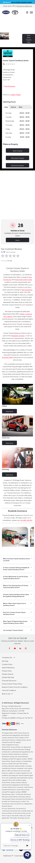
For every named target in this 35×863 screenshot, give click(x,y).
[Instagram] (26, 648)
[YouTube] (15, 648)
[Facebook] (9, 648)
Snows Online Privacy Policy (12, 684)
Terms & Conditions (9, 690)
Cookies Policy (7, 664)
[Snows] (6, 12)
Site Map (5, 661)
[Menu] (31, 12)
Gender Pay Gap (8, 677)
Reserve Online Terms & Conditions (15, 687)
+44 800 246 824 (26, 520)
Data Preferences (8, 667)
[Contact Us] (27, 12)
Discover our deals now (24, 6)
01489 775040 (15, 94)
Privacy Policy (7, 671)
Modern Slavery (7, 674)
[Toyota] (15, 12)
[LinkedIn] (20, 648)
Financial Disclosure (9, 680)
